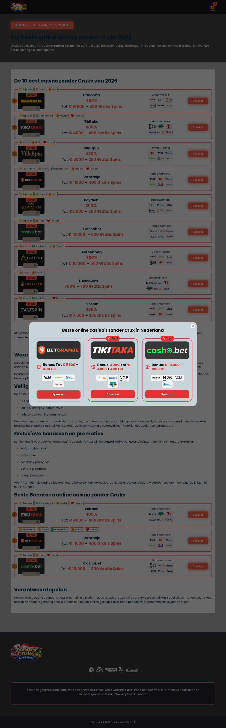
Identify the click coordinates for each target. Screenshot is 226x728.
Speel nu (58, 394)
